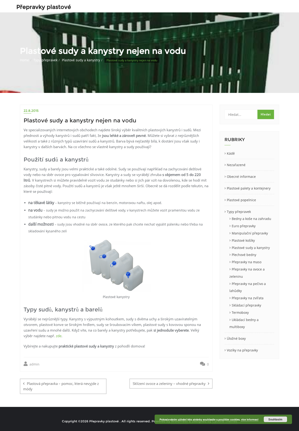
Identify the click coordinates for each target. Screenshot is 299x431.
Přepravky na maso (246, 262)
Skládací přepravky (246, 305)
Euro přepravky (244, 226)
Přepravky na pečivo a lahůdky (247, 287)
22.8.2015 (31, 111)
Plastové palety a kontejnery (249, 188)
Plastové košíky (243, 240)
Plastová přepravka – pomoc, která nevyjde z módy (61, 386)
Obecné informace (241, 176)
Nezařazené (236, 165)
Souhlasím (275, 419)
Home (24, 60)
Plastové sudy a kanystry (81, 60)
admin (33, 364)
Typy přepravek (45, 60)
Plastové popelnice (241, 200)
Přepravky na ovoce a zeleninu (247, 273)
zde (58, 335)
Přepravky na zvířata (247, 298)
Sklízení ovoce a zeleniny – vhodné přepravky (169, 383)
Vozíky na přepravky (242, 350)
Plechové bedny (244, 254)
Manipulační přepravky (250, 233)
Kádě (231, 153)
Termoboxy (240, 312)
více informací (249, 419)
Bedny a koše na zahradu (251, 218)
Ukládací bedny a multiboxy (244, 323)
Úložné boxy (236, 338)
